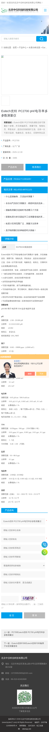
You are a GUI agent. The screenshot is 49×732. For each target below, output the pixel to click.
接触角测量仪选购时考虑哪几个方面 (22, 210)
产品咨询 (12, 167)
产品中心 (23, 47)
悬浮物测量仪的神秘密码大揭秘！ (21, 230)
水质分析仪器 (34, 47)
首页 (15, 47)
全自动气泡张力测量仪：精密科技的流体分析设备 (26, 203)
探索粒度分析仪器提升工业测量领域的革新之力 (26, 217)
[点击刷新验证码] (28, 598)
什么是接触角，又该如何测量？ (20, 196)
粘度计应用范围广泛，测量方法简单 (22, 223)
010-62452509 (45, 545)
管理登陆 (22, 726)
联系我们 (36, 167)
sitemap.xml (26, 729)
